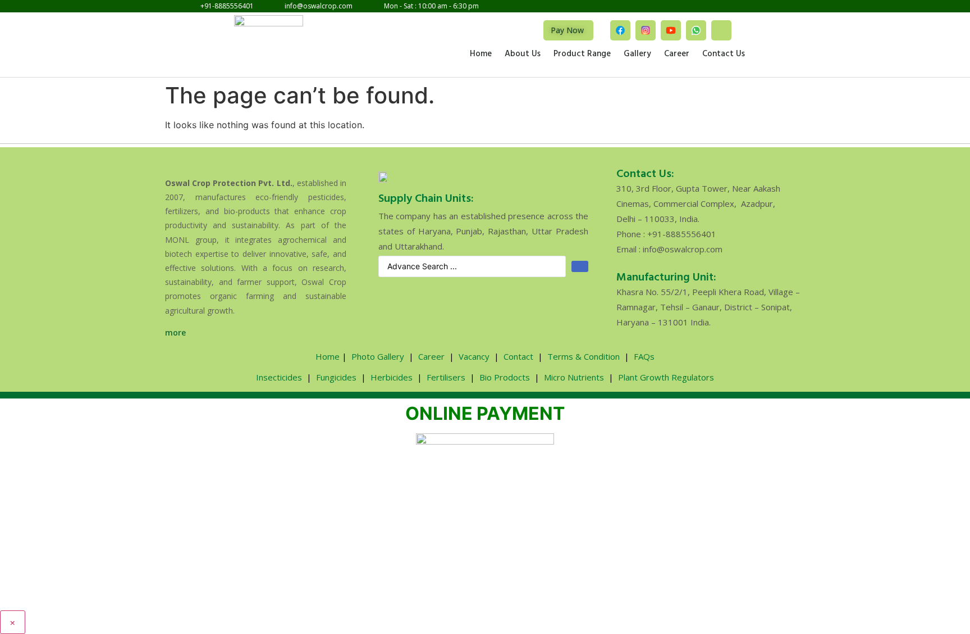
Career (676, 55)
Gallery (637, 55)
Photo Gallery (377, 356)
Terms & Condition (583, 356)
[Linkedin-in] (721, 30)
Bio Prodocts (504, 377)
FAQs (644, 356)
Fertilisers (446, 377)
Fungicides (336, 377)
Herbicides (391, 377)
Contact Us (723, 55)
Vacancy (474, 356)
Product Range (582, 55)
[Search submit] (579, 266)
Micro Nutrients (574, 377)
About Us (523, 55)
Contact (518, 356)
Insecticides (279, 377)
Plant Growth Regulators (666, 377)
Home (481, 55)
